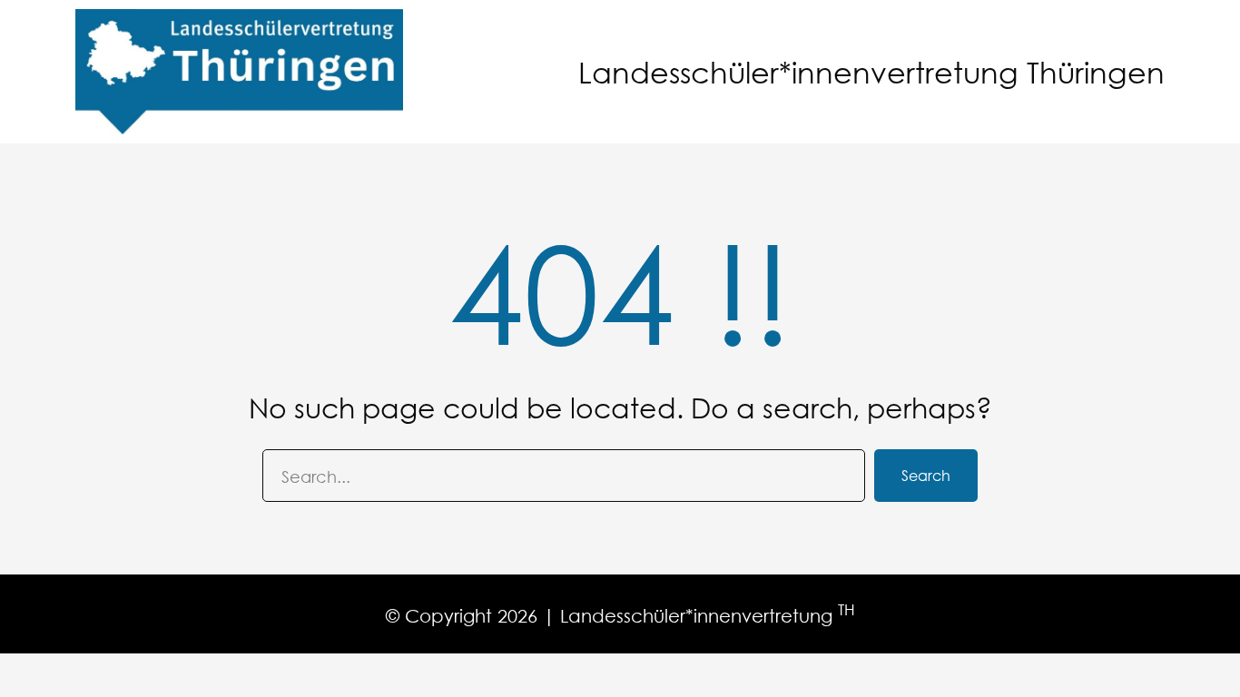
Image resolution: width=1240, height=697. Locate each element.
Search (925, 475)
